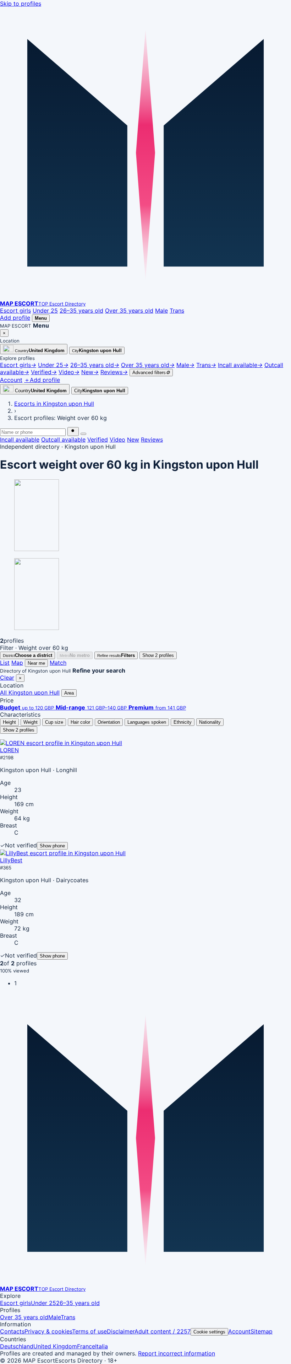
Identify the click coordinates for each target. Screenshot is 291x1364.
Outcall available (63, 439)
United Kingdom (55, 1346)
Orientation (109, 722)
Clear (7, 677)
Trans (177, 310)
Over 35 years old (129, 310)
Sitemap (262, 1331)
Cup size (54, 722)
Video (117, 439)
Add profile (15, 317)
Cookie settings (209, 1332)
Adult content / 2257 (162, 1331)
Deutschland (16, 1346)
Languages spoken (146, 722)
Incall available (19, 439)
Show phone (52, 845)
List (5, 662)
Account (239, 1331)
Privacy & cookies (48, 1331)
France (86, 1346)
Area (69, 693)
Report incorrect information (176, 1353)
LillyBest (11, 860)
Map (17, 662)
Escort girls (15, 310)
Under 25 (45, 310)
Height (9, 722)
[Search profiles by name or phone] (73, 431)
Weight (30, 722)
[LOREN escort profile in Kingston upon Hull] (61, 742)
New (133, 439)
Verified (97, 439)
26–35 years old (81, 310)
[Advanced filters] (83, 434)
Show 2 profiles (158, 655)
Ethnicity (183, 722)
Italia (101, 1346)
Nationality (210, 722)
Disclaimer (120, 1331)
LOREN (9, 750)
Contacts (12, 1331)
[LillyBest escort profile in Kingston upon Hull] (63, 853)
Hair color (80, 722)
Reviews (152, 439)
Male (161, 310)
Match (58, 662)
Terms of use (89, 1331)
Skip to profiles (20, 3)
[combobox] (33, 432)
